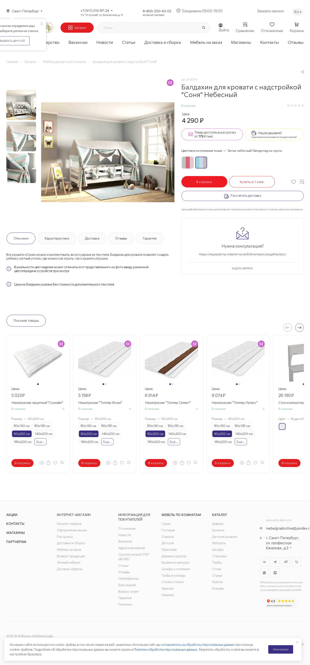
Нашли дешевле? (270, 133)
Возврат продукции (71, 556)
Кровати (218, 530)
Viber (296, 562)
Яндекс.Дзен (275, 572)
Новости (124, 535)
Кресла (217, 582)
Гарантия (149, 238)
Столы (216, 569)
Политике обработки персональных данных (165, 649)
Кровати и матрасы (175, 562)
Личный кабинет (69, 562)
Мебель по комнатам (181, 515)
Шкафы (218, 549)
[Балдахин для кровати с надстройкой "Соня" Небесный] (107, 152)
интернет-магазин (153, 14)
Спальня (168, 536)
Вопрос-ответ (128, 591)
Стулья (217, 575)
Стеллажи (219, 556)
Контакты (15, 523)
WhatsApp (264, 572)
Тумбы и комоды (173, 575)
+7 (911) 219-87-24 (95, 10)
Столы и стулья (172, 582)
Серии (166, 523)
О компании (127, 528)
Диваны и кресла (174, 556)
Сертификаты (128, 578)
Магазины (15, 532)
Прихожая (169, 549)
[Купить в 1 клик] (48, 462)
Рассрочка (65, 536)
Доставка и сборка (71, 543)
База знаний (127, 585)
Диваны (217, 523)
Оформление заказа (72, 530)
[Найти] (203, 27)
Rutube (285, 562)
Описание (20, 238)
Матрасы (219, 543)
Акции (12, 515)
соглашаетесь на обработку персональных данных (198, 644)
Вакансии (125, 541)
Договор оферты (69, 569)
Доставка (92, 238)
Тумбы (216, 562)
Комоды (218, 588)
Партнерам (16, 542)
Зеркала (168, 588)
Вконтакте (264, 562)
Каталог (220, 515)
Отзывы (121, 238)
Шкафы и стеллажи (176, 569)
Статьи (123, 565)
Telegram (275, 562)
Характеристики (56, 238)
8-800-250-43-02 (157, 11)
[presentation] (287, 327)
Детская (168, 543)
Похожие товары (26, 320)
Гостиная (168, 530)
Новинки (168, 595)
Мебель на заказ (69, 549)
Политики (125, 604)
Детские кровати (224, 536)
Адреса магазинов (131, 548)
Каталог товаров (69, 523)
